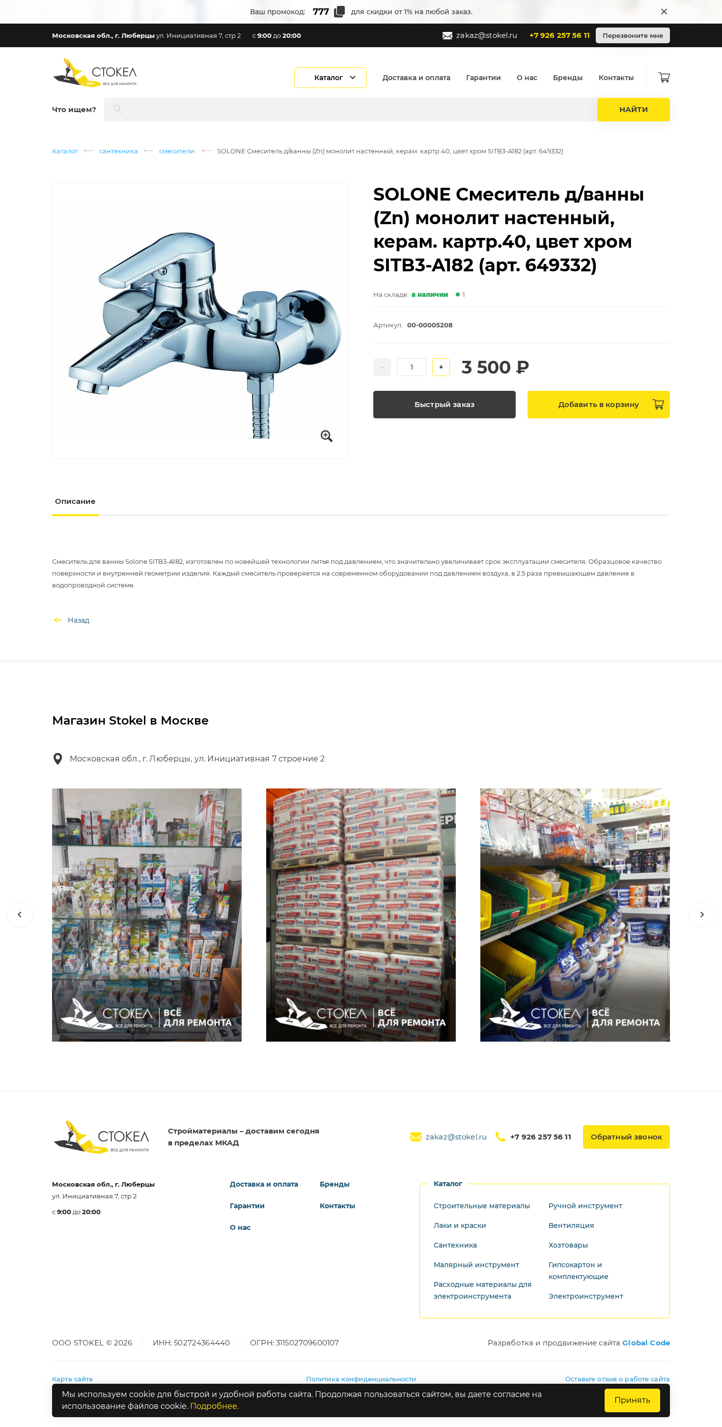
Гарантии (483, 77)
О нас (527, 77)
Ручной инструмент (585, 1205)
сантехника (118, 151)
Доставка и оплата (416, 77)
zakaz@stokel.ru (486, 35)
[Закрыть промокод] (664, 12)
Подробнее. (214, 1406)
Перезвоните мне (633, 35)
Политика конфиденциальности (361, 1379)
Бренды (568, 77)
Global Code (646, 1342)
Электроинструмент (586, 1296)
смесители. (177, 151)
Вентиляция (571, 1225)
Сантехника (455, 1245)
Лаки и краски (460, 1225)
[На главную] (95, 72)
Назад (78, 620)
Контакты (616, 77)
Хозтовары (568, 1245)
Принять (632, 1400)
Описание (75, 501)
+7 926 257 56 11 (559, 35)
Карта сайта (72, 1379)
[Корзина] (664, 78)
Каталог (65, 151)
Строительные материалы (482, 1205)
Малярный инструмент (476, 1264)
